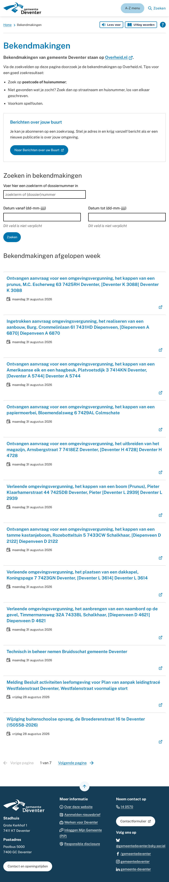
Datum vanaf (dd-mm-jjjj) (24, 208)
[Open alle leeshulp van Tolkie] (163, 25)
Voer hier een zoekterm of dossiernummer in (40, 185)
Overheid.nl (119, 57)
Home (7, 25)
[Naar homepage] (22, 8)
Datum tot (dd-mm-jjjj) (107, 208)
